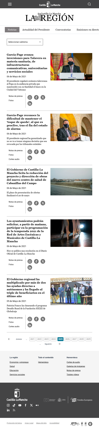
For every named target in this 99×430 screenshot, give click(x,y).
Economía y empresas (19, 362)
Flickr (37, 405)
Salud (12, 366)
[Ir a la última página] (57, 344)
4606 (67, 339)
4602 (39, 339)
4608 (81, 339)
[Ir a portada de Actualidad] (49, 18)
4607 (74, 339)
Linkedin (8, 410)
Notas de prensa (16, 96)
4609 (88, 339)
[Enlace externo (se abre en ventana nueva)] (81, 424)
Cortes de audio (73, 362)
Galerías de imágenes (76, 366)
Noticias (12, 29)
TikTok (14, 405)
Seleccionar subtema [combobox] (18, 42)
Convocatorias (63, 29)
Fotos (11, 100)
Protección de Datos (14, 423)
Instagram (8, 405)
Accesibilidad (54, 423)
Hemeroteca (43, 362)
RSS (14, 410)
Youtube (20, 405)
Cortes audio (14, 159)
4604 (53, 339)
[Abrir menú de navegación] (10, 4)
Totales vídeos (73, 374)
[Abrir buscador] (89, 4)
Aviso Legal (29, 423)
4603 (46, 339)
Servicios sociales (17, 374)
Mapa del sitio (41, 423)
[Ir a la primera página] (11, 339)
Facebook (25, 405)
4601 (32, 339)
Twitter (31, 405)
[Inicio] (25, 394)
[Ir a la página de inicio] (49, 4)
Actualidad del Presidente (36, 29)
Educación (14, 370)
